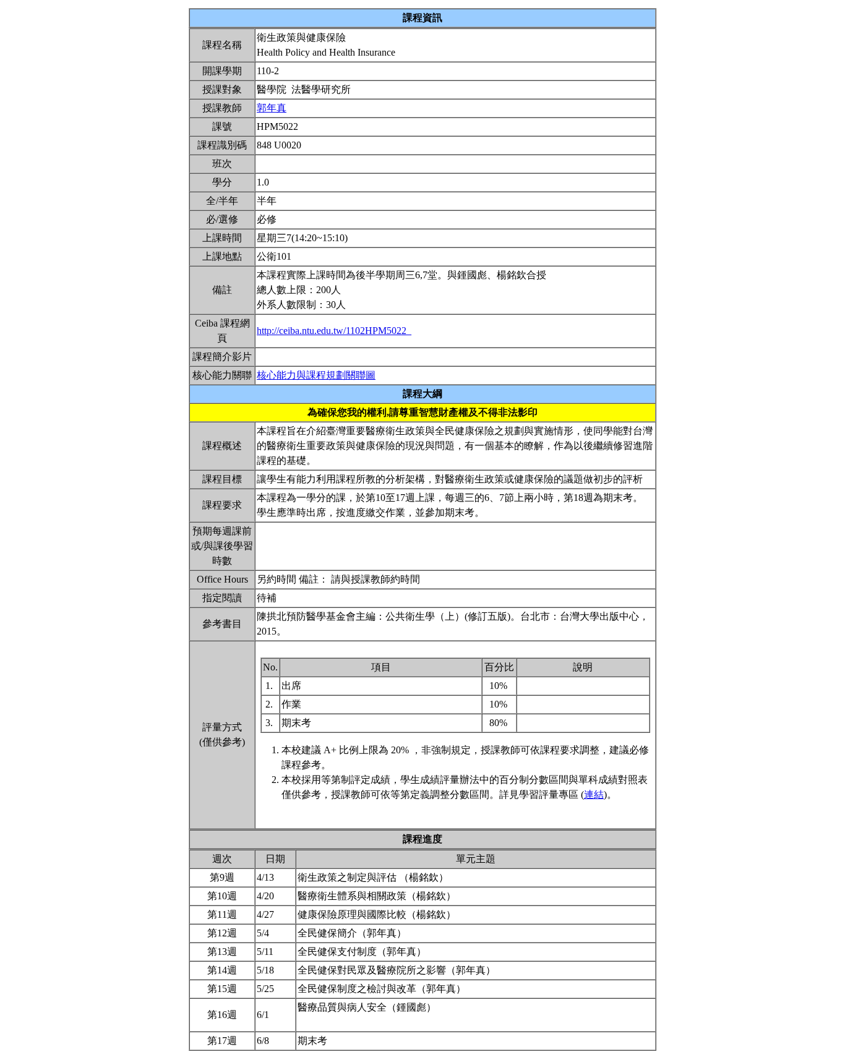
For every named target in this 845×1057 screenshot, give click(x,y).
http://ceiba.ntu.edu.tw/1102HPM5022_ (334, 330)
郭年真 (271, 108)
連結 (594, 794)
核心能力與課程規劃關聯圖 (316, 375)
